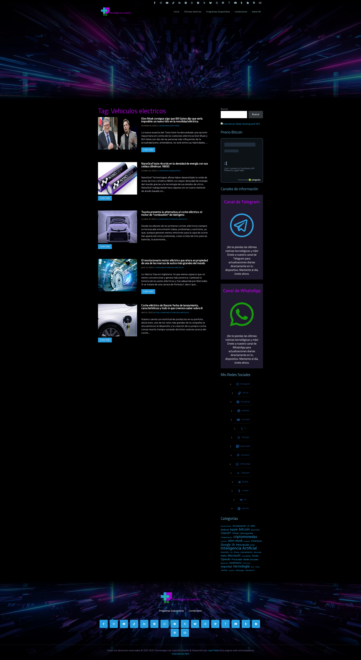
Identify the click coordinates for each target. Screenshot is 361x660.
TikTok (257, 567)
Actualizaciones (226, 526)
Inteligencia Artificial (239, 548)
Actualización (239, 526)
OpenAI (225, 559)
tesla (252, 567)
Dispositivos (175, 170)
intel (252, 545)
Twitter (224, 570)
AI (248, 526)
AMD (252, 526)
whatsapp (240, 570)
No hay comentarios (162, 312)
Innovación (242, 545)
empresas (247, 541)
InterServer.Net (180, 654)
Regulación (224, 563)
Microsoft (234, 556)
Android (225, 530)
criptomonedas (245, 537)
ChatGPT (226, 533)
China (235, 533)
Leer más (148, 150)
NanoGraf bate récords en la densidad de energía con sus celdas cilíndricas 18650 (174, 164)
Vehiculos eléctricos (178, 219)
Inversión (225, 552)
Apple (234, 529)
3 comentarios (163, 219)
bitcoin (244, 529)
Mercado (257, 552)
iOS (231, 552)
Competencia (226, 537)
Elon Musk (175, 125)
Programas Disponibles (218, 11)
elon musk (235, 541)
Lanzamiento (246, 552)
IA (233, 545)
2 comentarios (164, 125)
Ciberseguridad (246, 533)
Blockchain (255, 530)
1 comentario (159, 267)
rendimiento (235, 563)
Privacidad (237, 559)
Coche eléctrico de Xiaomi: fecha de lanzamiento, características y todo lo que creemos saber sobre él (172, 306)
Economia (224, 541)
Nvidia (255, 556)
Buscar (224, 109)
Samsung (246, 563)
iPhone (236, 552)
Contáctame (241, 11)
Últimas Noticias (192, 11)
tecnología (241, 566)
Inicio (176, 11)
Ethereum (256, 541)
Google (226, 545)
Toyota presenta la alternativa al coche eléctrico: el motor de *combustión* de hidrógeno (171, 213)
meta (223, 556)
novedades (246, 556)
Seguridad (226, 566)
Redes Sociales (250, 559)
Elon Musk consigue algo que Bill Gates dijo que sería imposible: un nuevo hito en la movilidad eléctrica (172, 119)
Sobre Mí (256, 11)
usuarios (231, 570)
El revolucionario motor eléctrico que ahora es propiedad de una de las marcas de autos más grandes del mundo (174, 261)
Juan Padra (213, 651)
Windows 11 (250, 570)
